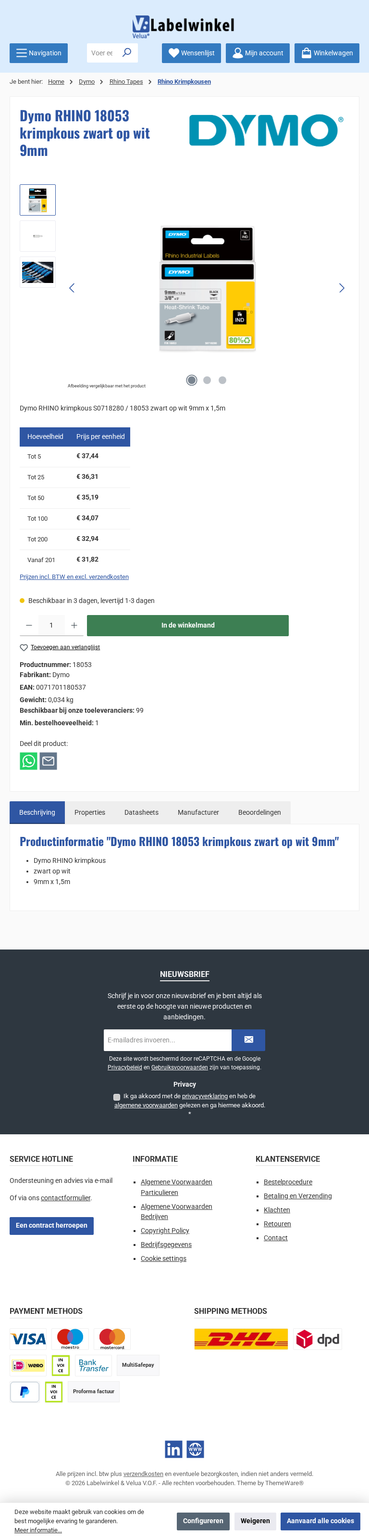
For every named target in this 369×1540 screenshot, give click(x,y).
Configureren (203, 1521)
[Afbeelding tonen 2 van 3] (207, 380)
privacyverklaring (205, 1096)
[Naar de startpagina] (184, 26)
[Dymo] (266, 130)
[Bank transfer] (93, 1365)
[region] (184, 287)
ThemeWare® (284, 1483)
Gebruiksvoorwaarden (179, 1067)
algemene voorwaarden (146, 1105)
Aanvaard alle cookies (320, 1521)
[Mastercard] (112, 1339)
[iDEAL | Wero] (28, 1365)
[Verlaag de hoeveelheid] (29, 625)
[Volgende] (341, 288)
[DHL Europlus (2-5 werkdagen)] (241, 1339)
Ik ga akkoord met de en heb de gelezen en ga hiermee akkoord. (189, 1104)
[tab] (37, 812)
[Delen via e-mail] (48, 761)
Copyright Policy (165, 1231)
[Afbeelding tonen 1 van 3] (192, 380)
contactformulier (65, 1198)
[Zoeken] (127, 53)
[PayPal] (25, 1392)
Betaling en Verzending (298, 1196)
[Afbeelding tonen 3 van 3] (222, 380)
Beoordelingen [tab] (259, 812)
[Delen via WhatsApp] (28, 761)
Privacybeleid (125, 1067)
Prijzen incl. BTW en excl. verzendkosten (74, 576)
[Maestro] (69, 1339)
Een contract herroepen (51, 1225)
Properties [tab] (89, 812)
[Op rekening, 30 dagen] (60, 1365)
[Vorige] (72, 288)
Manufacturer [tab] (198, 812)
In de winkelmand (188, 625)
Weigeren (255, 1521)
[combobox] (102, 53)
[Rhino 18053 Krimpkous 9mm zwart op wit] (207, 287)
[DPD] (317, 1339)
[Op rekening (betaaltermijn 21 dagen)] (54, 1392)
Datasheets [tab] (141, 812)
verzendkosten (143, 1473)
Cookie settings (163, 1259)
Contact (276, 1238)
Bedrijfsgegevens (166, 1245)
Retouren (277, 1224)
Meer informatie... (38, 1530)
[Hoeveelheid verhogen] (74, 625)
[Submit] (248, 1040)
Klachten (277, 1210)
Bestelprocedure (288, 1182)
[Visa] (28, 1339)
